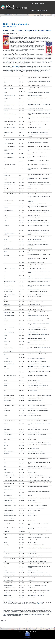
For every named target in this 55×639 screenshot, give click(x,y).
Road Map (10, 6)
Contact (42, 3)
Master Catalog (15, 66)
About (36, 3)
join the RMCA (10, 71)
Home (31, 3)
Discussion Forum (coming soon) (38, 10)
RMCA (38, 603)
